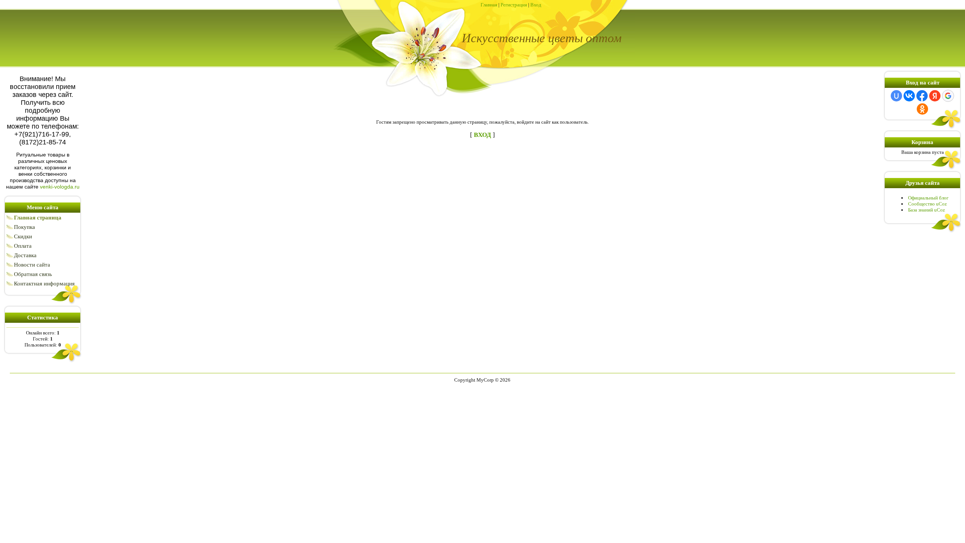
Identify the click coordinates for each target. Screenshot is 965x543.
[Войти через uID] (896, 95)
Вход (535, 5)
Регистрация (514, 5)
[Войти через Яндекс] (934, 95)
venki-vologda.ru (60, 187)
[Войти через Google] (948, 96)
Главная (489, 5)
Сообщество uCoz (927, 204)
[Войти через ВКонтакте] (909, 95)
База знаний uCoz (926, 210)
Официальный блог (928, 198)
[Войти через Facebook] (922, 95)
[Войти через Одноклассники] (922, 109)
